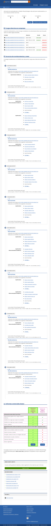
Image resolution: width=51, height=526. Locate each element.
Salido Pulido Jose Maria (29, 243)
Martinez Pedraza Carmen (30, 122)
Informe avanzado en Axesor (40, 22)
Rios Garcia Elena (28, 298)
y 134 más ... (27, 387)
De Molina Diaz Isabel (29, 292)
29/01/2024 (38, 37)
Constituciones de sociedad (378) (13, 476)
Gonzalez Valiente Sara (29, 210)
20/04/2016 (44, 47)
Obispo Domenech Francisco (30, 241)
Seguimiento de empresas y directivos (10, 514)
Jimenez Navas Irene (29, 117)
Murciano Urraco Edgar (29, 77)
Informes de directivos (7, 510)
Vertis (5, 525)
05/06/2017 (38, 40)
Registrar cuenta (25, 468)
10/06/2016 (44, 42)
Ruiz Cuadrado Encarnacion (30, 327)
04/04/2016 (44, 49)
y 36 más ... (27, 303)
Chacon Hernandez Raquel (30, 381)
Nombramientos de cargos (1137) (13, 474)
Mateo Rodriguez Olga (29, 253)
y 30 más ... (27, 245)
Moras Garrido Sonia (29, 175)
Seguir (30, 22)
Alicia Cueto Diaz (9, 497)
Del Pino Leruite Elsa (29, 101)
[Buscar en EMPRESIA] (29, 2)
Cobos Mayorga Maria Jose (30, 120)
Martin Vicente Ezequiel (29, 251)
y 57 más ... (27, 186)
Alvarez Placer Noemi (29, 177)
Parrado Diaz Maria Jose (30, 146)
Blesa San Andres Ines (29, 81)
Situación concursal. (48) (11, 481)
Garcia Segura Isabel (29, 105)
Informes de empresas (7, 508)
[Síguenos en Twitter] (28, 518)
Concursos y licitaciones (31, 512)
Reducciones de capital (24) (12, 483)
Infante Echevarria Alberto (30, 179)
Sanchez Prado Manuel (29, 103)
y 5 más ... (27, 331)
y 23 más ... (27, 155)
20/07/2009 (38, 49)
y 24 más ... (27, 260)
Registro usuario (44, 5)
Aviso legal (28, 525)
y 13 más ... (27, 112)
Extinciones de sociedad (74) (12, 487)
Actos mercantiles (30, 508)
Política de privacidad (35, 525)
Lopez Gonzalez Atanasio (30, 144)
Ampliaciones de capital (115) (12, 479)
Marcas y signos (30, 510)
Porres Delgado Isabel (29, 255)
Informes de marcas (7, 512)
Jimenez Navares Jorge (29, 383)
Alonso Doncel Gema (29, 237)
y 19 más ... (27, 288)
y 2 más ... (27, 124)
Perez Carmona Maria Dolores (31, 108)
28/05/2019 (44, 40)
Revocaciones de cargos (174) (12, 485)
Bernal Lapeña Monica (29, 239)
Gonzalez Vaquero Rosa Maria (31, 181)
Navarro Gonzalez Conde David (31, 294)
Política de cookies (44, 525)
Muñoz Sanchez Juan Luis (30, 296)
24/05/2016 (44, 45)
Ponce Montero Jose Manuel (30, 148)
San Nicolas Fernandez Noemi (31, 378)
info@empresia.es (34, 521)
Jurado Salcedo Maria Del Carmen (31, 347)
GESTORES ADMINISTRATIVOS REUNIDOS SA (14, 37)
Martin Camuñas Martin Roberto (31, 75)
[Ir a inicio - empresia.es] (7, 1)
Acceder (36, 5)
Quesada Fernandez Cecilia (30, 376)
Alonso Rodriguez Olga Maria (31, 115)
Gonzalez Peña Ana (28, 249)
